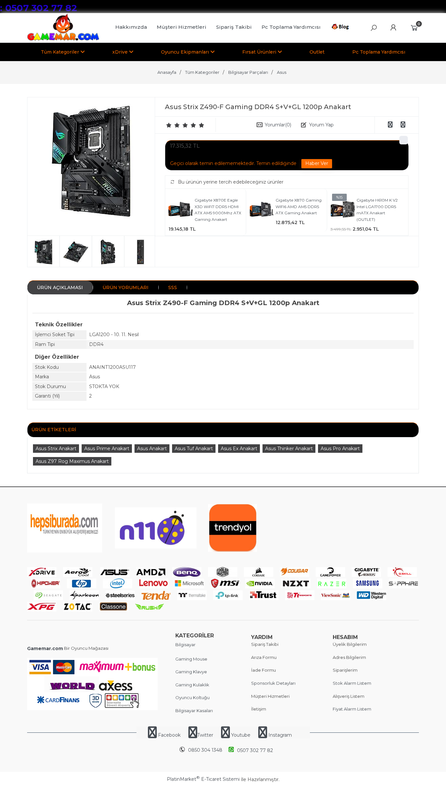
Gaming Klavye (191, 671)
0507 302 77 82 (255, 750)
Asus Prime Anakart (106, 448)
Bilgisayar (185, 644)
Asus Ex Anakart (239, 448)
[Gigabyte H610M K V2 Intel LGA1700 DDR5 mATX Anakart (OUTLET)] (342, 210)
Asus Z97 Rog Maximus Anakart (72, 461)
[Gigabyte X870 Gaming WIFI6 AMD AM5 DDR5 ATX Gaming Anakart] (261, 210)
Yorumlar (278, 125)
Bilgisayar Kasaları (194, 710)
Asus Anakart (152, 448)
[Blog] (341, 28)
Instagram (279, 735)
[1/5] (169, 125)
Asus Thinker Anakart (289, 448)
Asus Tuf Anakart (194, 448)
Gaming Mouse (191, 659)
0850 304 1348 (205, 750)
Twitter (205, 735)
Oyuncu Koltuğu (192, 697)
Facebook (169, 735)
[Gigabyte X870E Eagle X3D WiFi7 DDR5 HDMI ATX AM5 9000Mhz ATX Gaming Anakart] (180, 210)
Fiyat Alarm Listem (352, 709)
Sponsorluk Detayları (273, 683)
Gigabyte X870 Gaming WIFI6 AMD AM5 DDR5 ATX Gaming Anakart (299, 206)
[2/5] (173, 125)
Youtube (240, 735)
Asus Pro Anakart (340, 448)
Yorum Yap (321, 125)
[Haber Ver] (316, 163)
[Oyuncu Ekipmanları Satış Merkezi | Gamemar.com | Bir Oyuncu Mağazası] (63, 39)
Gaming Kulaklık (192, 684)
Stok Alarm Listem (352, 683)
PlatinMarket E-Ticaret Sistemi (203, 779)
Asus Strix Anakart (56, 448)
